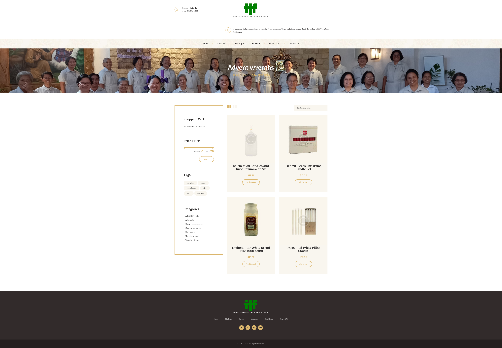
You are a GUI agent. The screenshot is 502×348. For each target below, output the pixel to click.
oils (204, 188)
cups (203, 183)
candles (190, 183)
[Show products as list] (235, 107)
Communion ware (193, 228)
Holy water (190, 232)
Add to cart (251, 182)
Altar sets (189, 220)
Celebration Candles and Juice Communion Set (251, 168)
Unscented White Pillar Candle (303, 249)
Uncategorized (192, 236)
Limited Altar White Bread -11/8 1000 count (251, 249)
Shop (245, 75)
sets (188, 193)
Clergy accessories (193, 224)
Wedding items (192, 240)
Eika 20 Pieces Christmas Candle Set (303, 168)
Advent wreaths (192, 216)
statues (200, 193)
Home (235, 75)
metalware (191, 188)
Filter (206, 159)
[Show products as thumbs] (229, 107)
